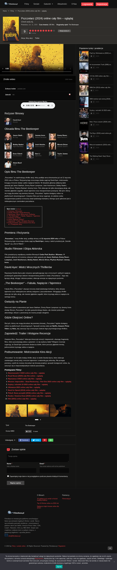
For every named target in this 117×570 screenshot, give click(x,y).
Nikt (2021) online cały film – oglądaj (22, 399)
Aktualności (62, 4)
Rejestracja (102, 4)
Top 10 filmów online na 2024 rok (48, 503)
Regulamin (61, 546)
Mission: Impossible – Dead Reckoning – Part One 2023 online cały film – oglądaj (39, 381)
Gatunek (47, 4)
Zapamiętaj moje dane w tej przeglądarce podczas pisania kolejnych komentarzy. (39, 476)
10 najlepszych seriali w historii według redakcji (47, 499)
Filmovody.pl (66, 499)
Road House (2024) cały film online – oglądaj (25, 376)
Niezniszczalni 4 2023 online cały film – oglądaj (26, 373)
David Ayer (17, 120)
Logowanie (87, 4)
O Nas (74, 4)
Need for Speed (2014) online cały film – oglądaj (26, 390)
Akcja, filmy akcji (27, 38)
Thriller (37, 38)
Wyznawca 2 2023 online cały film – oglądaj (25, 379)
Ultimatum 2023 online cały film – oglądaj (24, 387)
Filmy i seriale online (18, 546)
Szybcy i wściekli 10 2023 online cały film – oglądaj (28, 384)
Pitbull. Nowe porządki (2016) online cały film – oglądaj (29, 393)
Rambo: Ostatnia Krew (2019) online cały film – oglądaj (29, 396)
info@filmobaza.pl (14, 536)
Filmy (26, 4)
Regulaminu (39, 558)
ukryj (18, 209)
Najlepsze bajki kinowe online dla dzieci (48, 507)
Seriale (36, 4)
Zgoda (59, 566)
